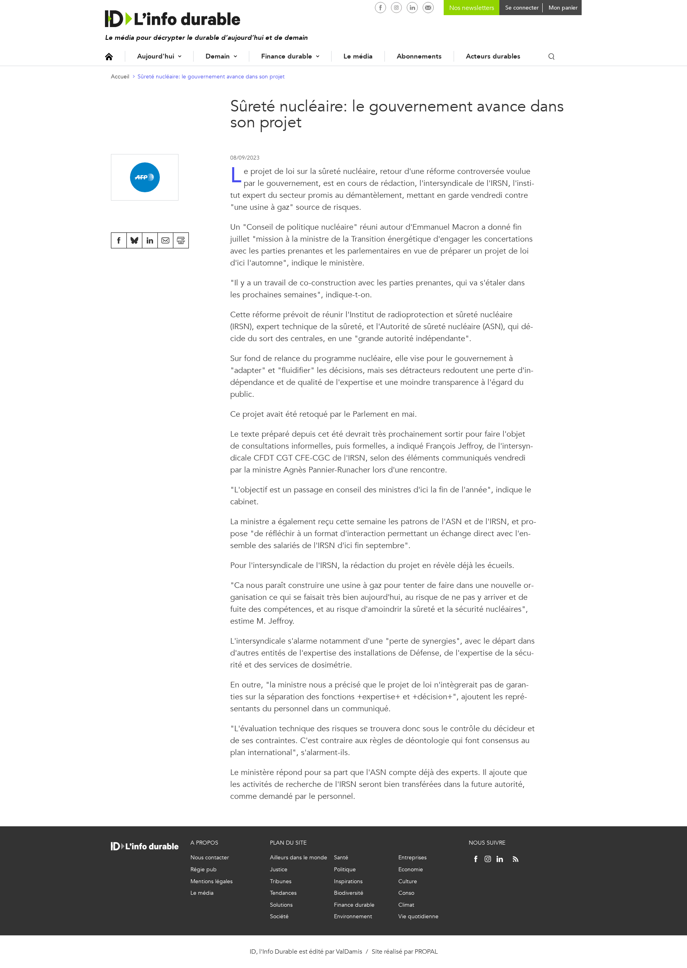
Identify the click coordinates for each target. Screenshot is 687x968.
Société (279, 916)
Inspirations (348, 881)
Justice (278, 869)
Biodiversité (348, 893)
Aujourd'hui (155, 56)
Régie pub (203, 869)
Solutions (281, 905)
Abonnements (419, 56)
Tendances (283, 893)
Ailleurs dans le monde (298, 857)
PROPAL (426, 951)
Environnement (353, 916)
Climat (406, 905)
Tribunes (280, 881)
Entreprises (412, 857)
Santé (341, 857)
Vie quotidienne (418, 916)
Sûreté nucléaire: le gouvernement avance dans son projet (211, 76)
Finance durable (286, 56)
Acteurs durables (493, 56)
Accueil (109, 56)
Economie (410, 869)
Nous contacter (209, 857)
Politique (345, 869)
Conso (406, 893)
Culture (407, 881)
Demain (218, 56)
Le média (358, 56)
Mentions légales (211, 881)
